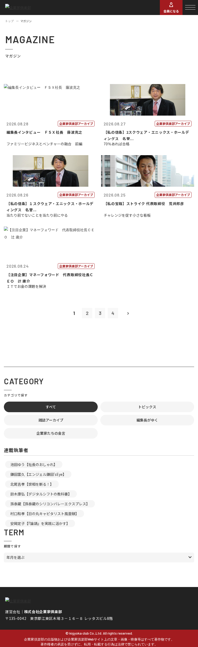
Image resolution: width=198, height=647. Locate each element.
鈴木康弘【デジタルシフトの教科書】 (41, 493)
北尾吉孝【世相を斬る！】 (32, 484)
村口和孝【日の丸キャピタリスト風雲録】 (44, 513)
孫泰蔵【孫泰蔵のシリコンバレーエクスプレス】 (50, 503)
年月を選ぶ (15, 557)
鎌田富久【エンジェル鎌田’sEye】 (38, 474)
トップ (9, 21)
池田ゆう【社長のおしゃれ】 (33, 464)
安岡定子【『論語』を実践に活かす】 (40, 523)
